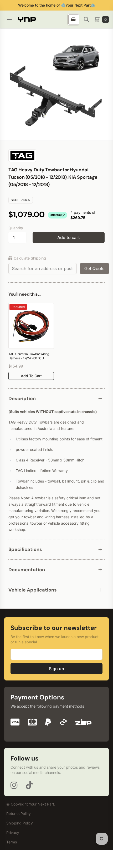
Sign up (56, 668)
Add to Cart (31, 376)
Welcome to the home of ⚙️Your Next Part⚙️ (56, 5)
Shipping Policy (19, 823)
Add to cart (68, 237)
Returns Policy (18, 813)
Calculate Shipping (30, 258)
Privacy (12, 832)
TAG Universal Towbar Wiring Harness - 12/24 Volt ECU (28, 356)
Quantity (15, 228)
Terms (11, 842)
